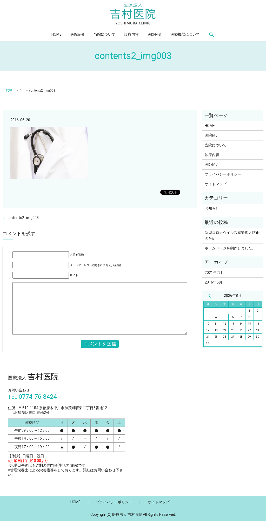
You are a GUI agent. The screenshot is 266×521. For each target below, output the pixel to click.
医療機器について (185, 34)
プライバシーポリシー (223, 174)
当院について (104, 34)
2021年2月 (213, 273)
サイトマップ (216, 184)
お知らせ (212, 208)
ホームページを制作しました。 (230, 248)
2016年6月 (213, 282)
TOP (9, 90)
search (212, 34)
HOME (56, 34)
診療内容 (131, 34)
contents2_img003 (22, 218)
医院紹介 (77, 34)
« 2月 (209, 295)
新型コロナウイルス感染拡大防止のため (232, 235)
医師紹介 (155, 34)
